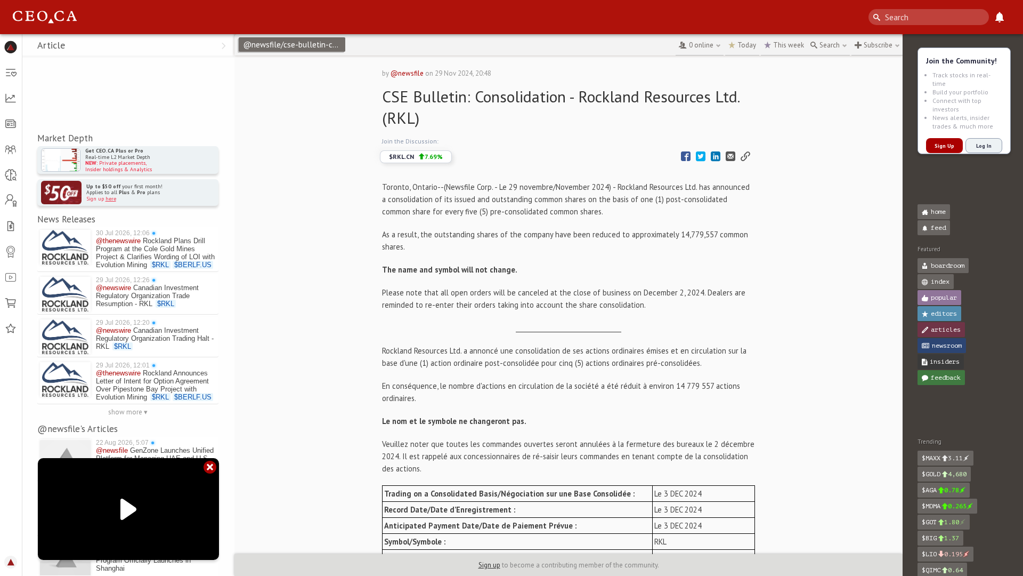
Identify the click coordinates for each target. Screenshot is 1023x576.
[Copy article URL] (745, 156)
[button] (11, 47)
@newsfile (407, 73)
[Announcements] (999, 17)
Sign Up (944, 145)
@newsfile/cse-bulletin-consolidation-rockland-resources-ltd (294, 44)
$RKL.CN (416, 157)
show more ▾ (128, 412)
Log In (984, 145)
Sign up (489, 565)
